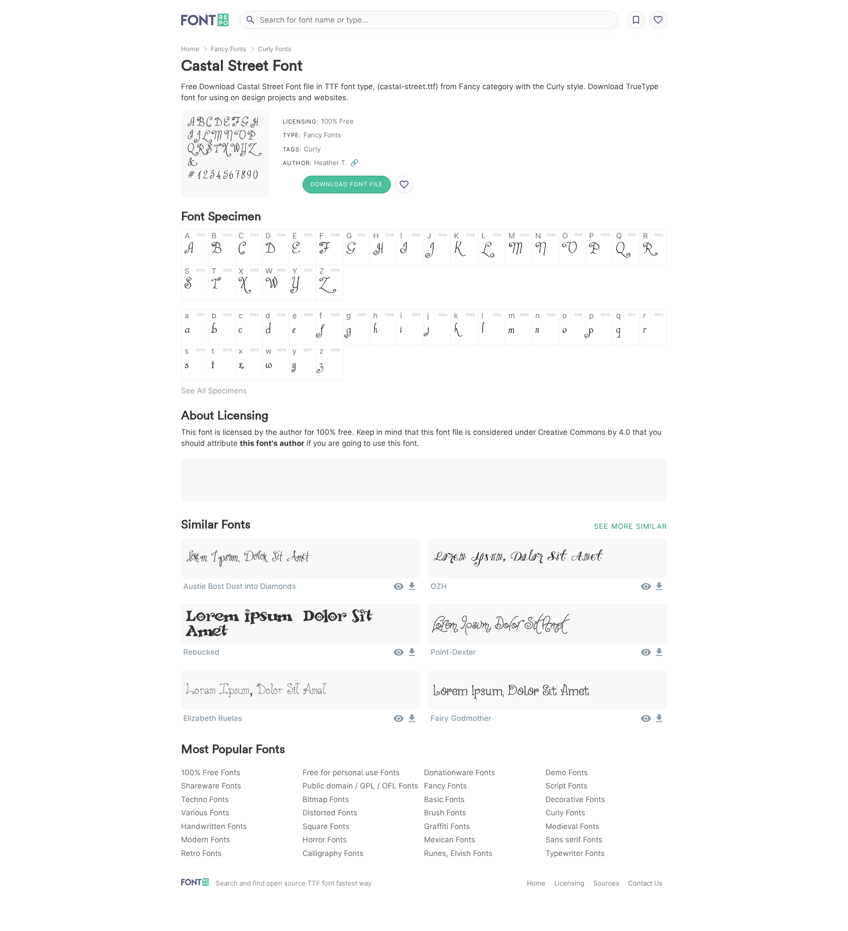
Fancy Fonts (228, 49)
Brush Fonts (445, 812)
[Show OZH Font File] (645, 589)
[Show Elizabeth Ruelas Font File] (398, 721)
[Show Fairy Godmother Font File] (645, 721)
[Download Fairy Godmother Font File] (659, 721)
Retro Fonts (201, 853)
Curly (312, 149)
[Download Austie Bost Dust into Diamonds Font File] (411, 589)
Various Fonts (205, 812)
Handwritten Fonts (214, 826)
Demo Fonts (566, 772)
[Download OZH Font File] (659, 589)
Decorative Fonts (575, 799)
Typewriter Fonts (575, 853)
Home (190, 49)
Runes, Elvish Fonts (458, 853)
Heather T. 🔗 (336, 162)
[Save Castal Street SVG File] (404, 184)
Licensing (569, 883)
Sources (606, 883)
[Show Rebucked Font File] (398, 655)
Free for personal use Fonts (351, 772)
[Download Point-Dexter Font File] (659, 655)
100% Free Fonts (210, 772)
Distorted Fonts (330, 812)
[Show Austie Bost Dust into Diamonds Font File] (398, 589)
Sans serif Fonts (573, 839)
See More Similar (630, 526)
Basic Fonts (444, 799)
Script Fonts (566, 785)
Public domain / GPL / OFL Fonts (360, 785)
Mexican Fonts (449, 839)
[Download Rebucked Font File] (411, 655)
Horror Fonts (325, 839)
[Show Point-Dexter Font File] (645, 655)
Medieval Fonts (572, 826)
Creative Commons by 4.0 (584, 432)
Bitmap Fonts (326, 799)
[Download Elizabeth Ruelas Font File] (411, 721)
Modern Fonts (205, 839)
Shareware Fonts (211, 785)
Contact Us (645, 883)
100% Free (337, 121)
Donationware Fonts (459, 772)
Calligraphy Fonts (333, 853)
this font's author (272, 443)
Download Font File (346, 184)
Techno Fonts (205, 799)
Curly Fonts (275, 49)
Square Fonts (326, 826)
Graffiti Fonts (447, 826)
